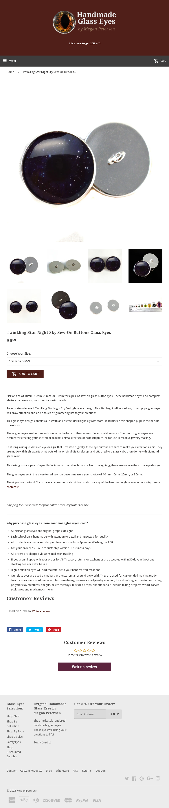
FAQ (75, 770)
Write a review (41, 611)
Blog (49, 770)
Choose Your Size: (19, 353)
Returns (87, 770)
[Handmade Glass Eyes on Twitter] (127, 779)
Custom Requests (31, 770)
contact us (13, 487)
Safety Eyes (14, 742)
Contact (11, 770)
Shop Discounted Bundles (14, 752)
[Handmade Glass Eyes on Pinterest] (141, 779)
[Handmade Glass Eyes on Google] (150, 779)
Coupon (101, 770)
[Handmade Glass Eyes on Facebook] (134, 779)
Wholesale (62, 770)
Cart (163, 60)
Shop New (13, 716)
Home (10, 72)
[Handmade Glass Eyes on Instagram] (158, 779)
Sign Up (114, 714)
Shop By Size (15, 736)
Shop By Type (15, 731)
